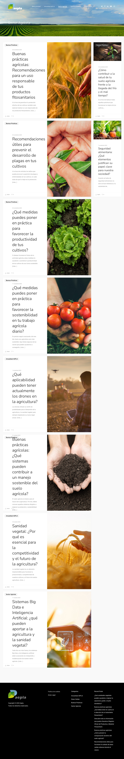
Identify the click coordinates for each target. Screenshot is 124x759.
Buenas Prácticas (76, 6)
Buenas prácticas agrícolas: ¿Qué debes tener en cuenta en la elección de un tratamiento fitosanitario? (104, 711)
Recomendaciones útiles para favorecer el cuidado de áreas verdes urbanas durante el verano (103, 746)
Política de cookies (54, 691)
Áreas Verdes (88, 6)
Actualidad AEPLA (49, 6)
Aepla (8, 116)
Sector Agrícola (62, 6)
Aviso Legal (51, 695)
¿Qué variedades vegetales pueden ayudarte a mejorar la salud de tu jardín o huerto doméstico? (103, 699)
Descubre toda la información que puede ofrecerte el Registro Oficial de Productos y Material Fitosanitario (104, 723)
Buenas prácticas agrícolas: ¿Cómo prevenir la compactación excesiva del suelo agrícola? (103, 734)
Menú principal (36, 6)
